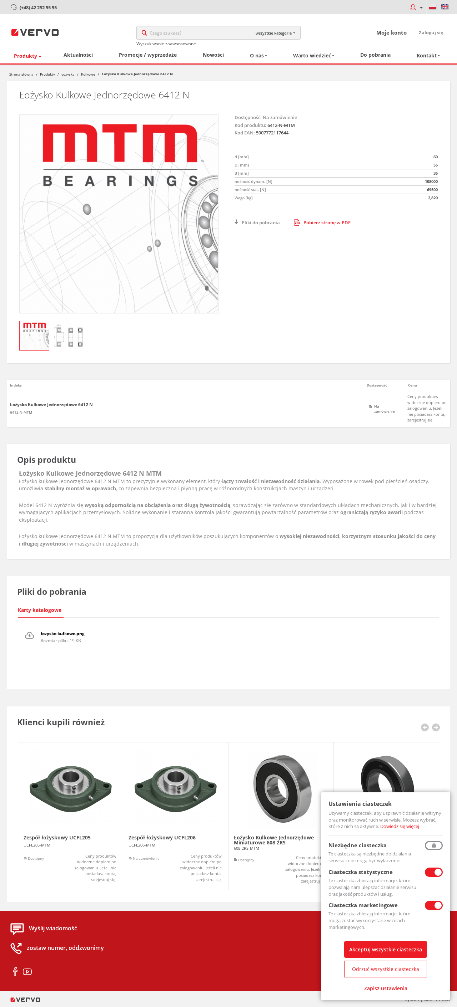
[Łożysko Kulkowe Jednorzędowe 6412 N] (119, 213)
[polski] (433, 7)
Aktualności (78, 54)
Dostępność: (248, 117)
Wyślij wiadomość (53, 928)
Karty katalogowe (39, 610)
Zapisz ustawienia (385, 988)
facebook (15, 972)
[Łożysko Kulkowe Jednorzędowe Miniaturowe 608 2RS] (280, 816)
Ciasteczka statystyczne (360, 871)
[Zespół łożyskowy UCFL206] (175, 816)
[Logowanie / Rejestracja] (416, 7)
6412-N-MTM (21, 412)
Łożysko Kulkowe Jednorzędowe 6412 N (51, 404)
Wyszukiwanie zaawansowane (166, 44)
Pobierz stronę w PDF (327, 222)
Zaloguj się (431, 32)
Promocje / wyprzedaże (148, 54)
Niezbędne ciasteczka (357, 845)
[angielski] (445, 7)
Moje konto (391, 32)
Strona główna (21, 74)
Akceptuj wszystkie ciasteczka (385, 949)
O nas (257, 55)
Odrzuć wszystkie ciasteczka (385, 969)
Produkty (25, 55)
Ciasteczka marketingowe (363, 905)
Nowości (213, 54)
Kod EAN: (245, 132)
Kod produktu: (250, 125)
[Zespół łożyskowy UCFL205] (70, 816)
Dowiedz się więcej (399, 826)
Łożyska (68, 74)
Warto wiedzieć (312, 55)
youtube (27, 972)
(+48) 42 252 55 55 (38, 7)
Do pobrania (375, 54)
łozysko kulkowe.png (63, 633)
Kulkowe (88, 74)
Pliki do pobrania (261, 222)
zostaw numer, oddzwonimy (65, 948)
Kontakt (427, 55)
